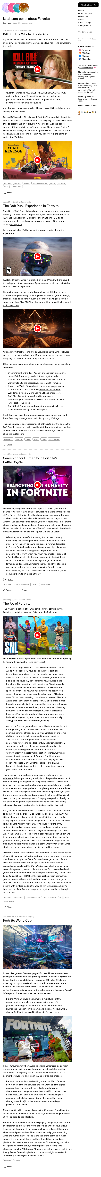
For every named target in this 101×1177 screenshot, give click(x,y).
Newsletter (83, 16)
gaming (17, 1161)
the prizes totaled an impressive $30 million (35, 979)
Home (81, 10)
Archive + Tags (84, 22)
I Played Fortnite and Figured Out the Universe (36, 531)
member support (86, 67)
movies (26, 183)
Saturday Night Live (33, 898)
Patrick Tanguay (27, 916)
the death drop (35, 872)
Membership (84, 13)
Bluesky (85, 56)
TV (60, 898)
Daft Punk (8, 439)
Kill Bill (17, 183)
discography (16, 224)
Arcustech (92, 72)
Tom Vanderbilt (50, 898)
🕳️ (90, 112)
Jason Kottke (26, 30)
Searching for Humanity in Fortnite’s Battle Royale (30, 460)
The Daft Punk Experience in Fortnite (31, 205)
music (28, 439)
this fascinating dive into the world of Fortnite (25, 1125)
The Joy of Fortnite (17, 603)
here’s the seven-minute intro (43, 229)
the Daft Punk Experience (25, 217)
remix (31, 23)
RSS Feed (86, 53)
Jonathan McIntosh (21, 584)
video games (22, 23)
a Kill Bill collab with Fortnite (32, 117)
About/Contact (84, 25)
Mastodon (86, 59)
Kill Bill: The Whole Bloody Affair (27, 34)
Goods (81, 19)
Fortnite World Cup (17, 920)
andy (10, 579)
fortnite (7, 1161)
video (14, 23)
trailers (61, 183)
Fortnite (7, 183)
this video (25, 402)
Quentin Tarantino (40, 183)
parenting (18, 898)
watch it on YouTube (13, 136)
